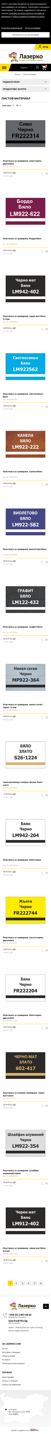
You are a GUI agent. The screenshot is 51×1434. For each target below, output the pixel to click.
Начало (17, 74)
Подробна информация (11, 28)
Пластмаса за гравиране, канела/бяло (22, 471)
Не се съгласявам (32, 28)
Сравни (42, 174)
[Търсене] (37, 68)
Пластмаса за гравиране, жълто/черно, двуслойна (23, 939)
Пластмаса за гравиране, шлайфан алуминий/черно (21, 1172)
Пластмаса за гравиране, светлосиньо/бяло (23, 395)
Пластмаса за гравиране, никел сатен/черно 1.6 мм (23, 706)
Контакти (6, 1359)
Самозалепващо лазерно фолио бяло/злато (23, 783)
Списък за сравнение (11, 1384)
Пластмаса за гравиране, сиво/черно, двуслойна (22, 162)
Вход (45, 47)
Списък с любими (10, 1381)
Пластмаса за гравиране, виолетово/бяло (24, 549)
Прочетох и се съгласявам (25, 35)
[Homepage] (22, 1306)
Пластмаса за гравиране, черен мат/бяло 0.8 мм (24, 1249)
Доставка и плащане (11, 1352)
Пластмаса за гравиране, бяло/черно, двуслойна (22, 1016)
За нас (5, 1348)
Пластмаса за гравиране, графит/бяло (22, 626)
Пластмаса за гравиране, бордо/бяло (22, 238)
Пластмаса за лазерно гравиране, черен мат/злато (23, 1094)
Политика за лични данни (13, 1363)
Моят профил (8, 1377)
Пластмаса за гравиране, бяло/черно (22, 859)
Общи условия (8, 1356)
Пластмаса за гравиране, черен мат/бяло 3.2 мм (24, 317)
